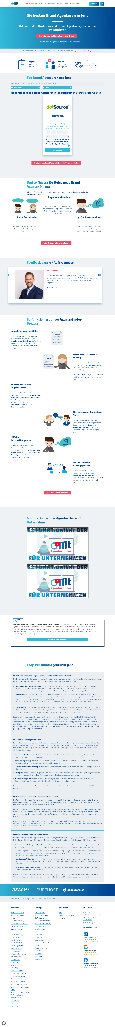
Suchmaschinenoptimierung (20, 992)
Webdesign (15, 1003)
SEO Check (38, 935)
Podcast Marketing (17, 979)
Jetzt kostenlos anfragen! (57, 639)
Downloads (52, 3)
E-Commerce (15, 932)
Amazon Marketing (17, 915)
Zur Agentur (57, 150)
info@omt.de (87, 919)
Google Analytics (16, 940)
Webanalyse (15, 1001)
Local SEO (14, 965)
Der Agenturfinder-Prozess (47, 50)
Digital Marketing (17, 926)
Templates (38, 951)
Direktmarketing (17, 929)
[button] (3, 1023)
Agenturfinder (75, 3)
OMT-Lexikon (39, 956)
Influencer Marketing (18, 954)
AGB (60, 912)
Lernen (43, 3)
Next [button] (99, 275)
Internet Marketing (17, 957)
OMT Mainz (29, 3)
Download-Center (41, 940)
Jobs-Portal (38, 937)
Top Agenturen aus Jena (30, 50)
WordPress (14, 1006)
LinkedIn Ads (15, 962)
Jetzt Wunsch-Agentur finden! (57, 492)
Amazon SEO (15, 918)
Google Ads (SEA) (16, 943)
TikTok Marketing (17, 995)
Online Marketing (17, 971)
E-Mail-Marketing (17, 935)
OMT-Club (38, 954)
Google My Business (17, 946)
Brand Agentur (46, 83)
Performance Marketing (19, 973)
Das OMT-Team (40, 912)
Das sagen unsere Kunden (65, 50)
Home (24, 83)
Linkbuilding (15, 959)
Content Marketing (17, 921)
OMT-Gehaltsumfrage (42, 921)
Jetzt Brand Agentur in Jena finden (56, 243)
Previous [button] (9, 275)
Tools (66, 3)
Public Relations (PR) (18, 982)
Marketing (14, 968)
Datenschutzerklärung (67, 915)
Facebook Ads (15, 937)
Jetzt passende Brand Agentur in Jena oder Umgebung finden (56, 163)
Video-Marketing (16, 998)
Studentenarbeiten (41, 948)
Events (37, 3)
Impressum (63, 918)
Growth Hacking (16, 948)
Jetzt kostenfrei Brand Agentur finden (57, 36)
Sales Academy (40, 932)
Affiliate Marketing (17, 912)
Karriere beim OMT (41, 915)
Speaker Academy (41, 929)
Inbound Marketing (17, 951)
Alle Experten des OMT (43, 924)
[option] (56, 285)
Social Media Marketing (19, 984)
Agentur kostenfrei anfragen (83, 51)
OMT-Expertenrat (41, 918)
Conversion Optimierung (19, 924)
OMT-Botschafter (41, 926)
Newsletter (39, 959)
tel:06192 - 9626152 (89, 917)
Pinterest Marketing (18, 976)
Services (60, 3)
